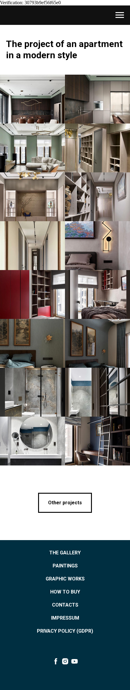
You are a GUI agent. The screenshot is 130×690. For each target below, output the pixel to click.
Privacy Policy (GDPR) (65, 631)
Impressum (65, 618)
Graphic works (65, 579)
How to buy (65, 592)
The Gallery (65, 553)
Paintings (65, 566)
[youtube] (74, 661)
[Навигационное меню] (119, 15)
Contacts (65, 605)
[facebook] (56, 661)
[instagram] (65, 661)
